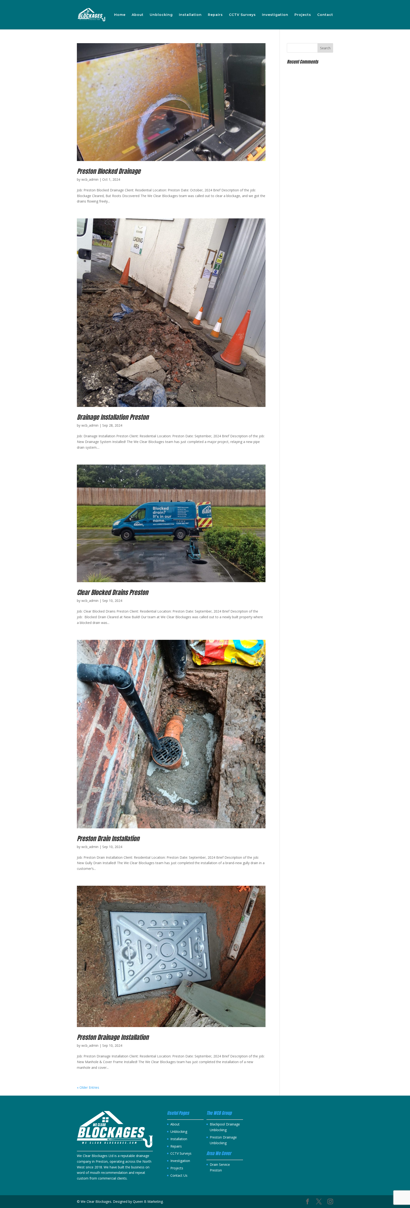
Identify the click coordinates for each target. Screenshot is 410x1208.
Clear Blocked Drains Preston (112, 592)
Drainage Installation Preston (113, 417)
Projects (302, 15)
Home (120, 15)
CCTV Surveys (242, 15)
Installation (190, 15)
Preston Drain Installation (108, 838)
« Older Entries (88, 1087)
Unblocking (161, 15)
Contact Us (178, 1175)
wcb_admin (89, 179)
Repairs (215, 15)
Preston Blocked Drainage (108, 171)
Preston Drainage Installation (113, 1037)
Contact (325, 15)
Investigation (275, 15)
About (138, 15)
